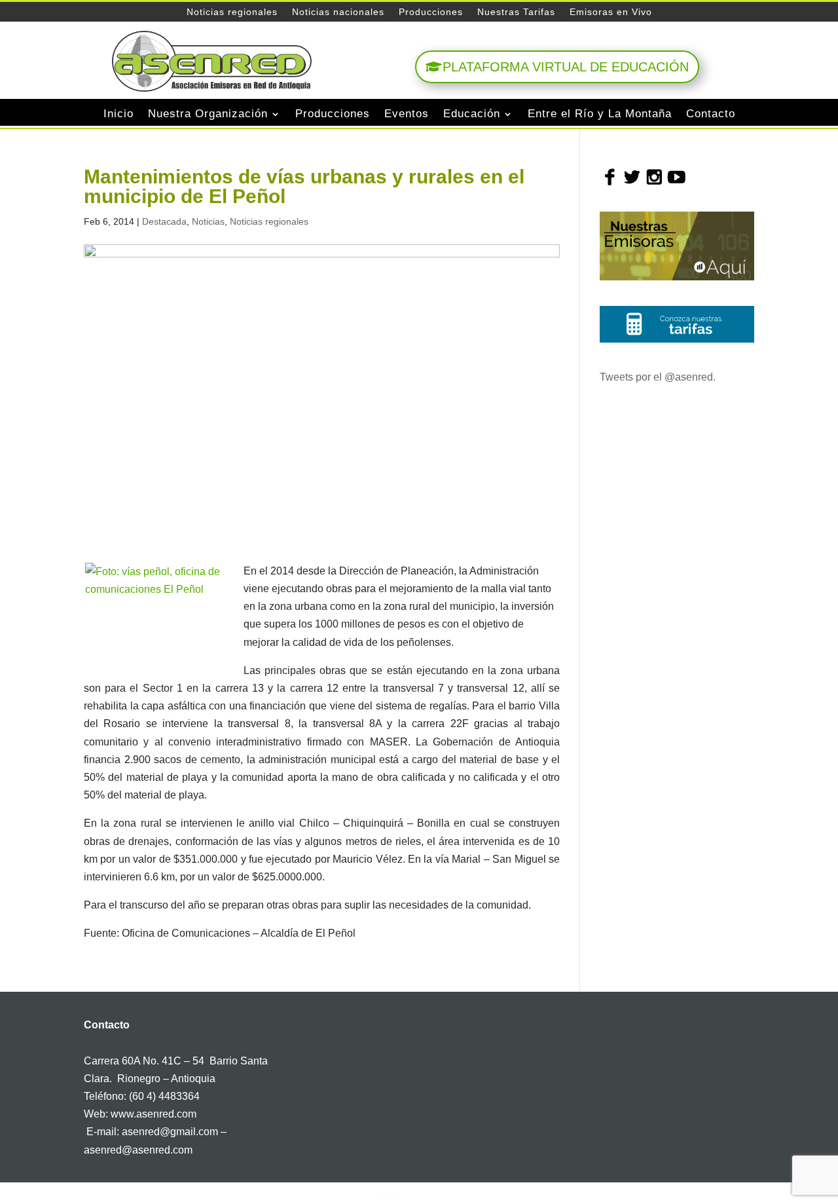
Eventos (406, 113)
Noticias (208, 221)
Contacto (710, 113)
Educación (471, 113)
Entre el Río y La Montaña (600, 113)
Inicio (118, 113)
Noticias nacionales (338, 12)
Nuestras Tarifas (516, 12)
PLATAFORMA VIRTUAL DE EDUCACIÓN (566, 67)
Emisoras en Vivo (611, 12)
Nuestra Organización (208, 113)
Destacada (164, 221)
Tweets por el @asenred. (658, 377)
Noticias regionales (232, 12)
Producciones (431, 12)
